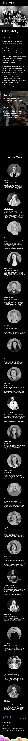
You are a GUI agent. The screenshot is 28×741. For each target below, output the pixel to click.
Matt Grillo (7, 643)
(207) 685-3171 (5, 725)
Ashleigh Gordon (9, 585)
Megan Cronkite (8, 412)
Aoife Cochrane (8, 209)
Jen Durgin (7, 383)
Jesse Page (7, 614)
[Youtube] (26, 718)
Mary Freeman (8, 238)
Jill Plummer (7, 499)
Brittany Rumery (8, 470)
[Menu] (25, 3)
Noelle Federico (8, 268)
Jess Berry (7, 180)
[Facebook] (23, 718)
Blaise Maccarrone (9, 672)
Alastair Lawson (8, 297)
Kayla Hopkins (8, 528)
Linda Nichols (8, 326)
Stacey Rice (7, 441)
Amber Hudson (8, 355)
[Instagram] (21, 718)
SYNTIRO (10, 3)
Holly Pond (7, 701)
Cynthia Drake (8, 556)
